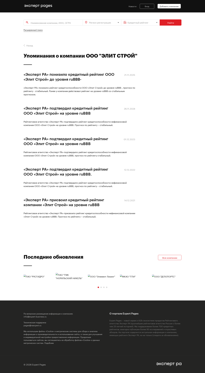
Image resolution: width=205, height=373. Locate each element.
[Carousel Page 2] (101, 287)
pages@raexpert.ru (32, 325)
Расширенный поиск (33, 29)
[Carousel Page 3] (104, 287)
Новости (132, 6)
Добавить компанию (169, 6)
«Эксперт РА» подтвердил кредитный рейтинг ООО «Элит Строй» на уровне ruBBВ (66, 110)
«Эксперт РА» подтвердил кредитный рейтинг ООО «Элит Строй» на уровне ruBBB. (66, 171)
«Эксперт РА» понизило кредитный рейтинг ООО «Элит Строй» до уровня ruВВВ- (69, 76)
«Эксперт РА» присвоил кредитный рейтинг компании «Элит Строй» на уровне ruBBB (64, 202)
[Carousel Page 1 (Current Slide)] (98, 287)
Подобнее (49, 342)
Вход (147, 6)
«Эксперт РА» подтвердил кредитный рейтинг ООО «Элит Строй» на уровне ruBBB (66, 141)
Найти (170, 22)
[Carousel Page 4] (106, 287)
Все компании (169, 257)
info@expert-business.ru (35, 316)
